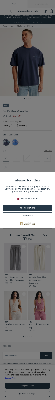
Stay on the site (27, 215)
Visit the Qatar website (29, 199)
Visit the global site (27, 208)
